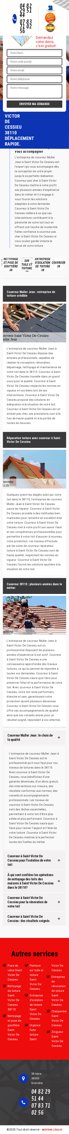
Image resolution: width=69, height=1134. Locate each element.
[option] (11, 264)
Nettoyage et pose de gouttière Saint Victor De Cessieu (14, 1027)
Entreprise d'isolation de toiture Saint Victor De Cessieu (36, 1007)
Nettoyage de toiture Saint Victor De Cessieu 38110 (14, 998)
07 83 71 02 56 (26, 27)
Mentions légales (52, 1129)
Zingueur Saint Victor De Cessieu (57, 1038)
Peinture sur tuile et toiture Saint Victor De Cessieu (37, 977)
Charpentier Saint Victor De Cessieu (59, 1018)
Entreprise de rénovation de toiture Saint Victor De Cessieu (59, 990)
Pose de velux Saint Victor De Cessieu (15, 972)
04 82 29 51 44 (26, 11)
